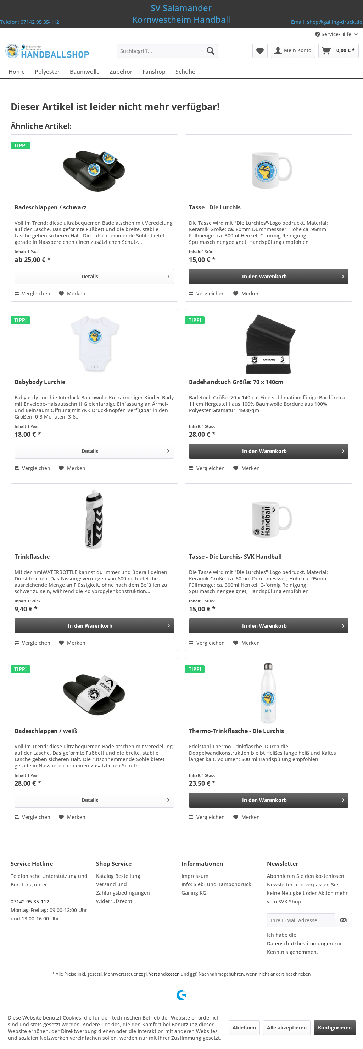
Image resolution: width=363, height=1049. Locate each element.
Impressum (195, 876)
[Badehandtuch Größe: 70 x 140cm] (268, 345)
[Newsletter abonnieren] (343, 920)
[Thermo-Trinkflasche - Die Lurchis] (268, 694)
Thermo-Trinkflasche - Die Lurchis (236, 731)
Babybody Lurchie (40, 382)
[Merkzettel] (260, 51)
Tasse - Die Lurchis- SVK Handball (235, 557)
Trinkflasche (32, 557)
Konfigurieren (335, 1027)
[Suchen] (210, 51)
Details (90, 276)
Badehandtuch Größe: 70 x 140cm (236, 382)
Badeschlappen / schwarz (50, 207)
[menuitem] (167, 51)
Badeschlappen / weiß (46, 731)
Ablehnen (244, 1027)
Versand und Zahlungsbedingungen (123, 888)
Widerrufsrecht (114, 901)
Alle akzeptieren (287, 1027)
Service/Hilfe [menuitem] (336, 34)
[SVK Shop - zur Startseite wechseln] (47, 52)
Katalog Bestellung (118, 876)
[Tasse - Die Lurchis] (268, 170)
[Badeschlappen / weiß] (94, 694)
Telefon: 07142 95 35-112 (29, 21)
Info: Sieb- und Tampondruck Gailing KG (216, 888)
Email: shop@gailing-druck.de (326, 21)
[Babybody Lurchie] (94, 345)
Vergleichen (35, 293)
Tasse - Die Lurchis (215, 207)
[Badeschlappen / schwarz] (94, 170)
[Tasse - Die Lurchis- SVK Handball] (268, 519)
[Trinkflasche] (94, 519)
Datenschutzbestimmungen (300, 943)
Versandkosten (164, 974)
